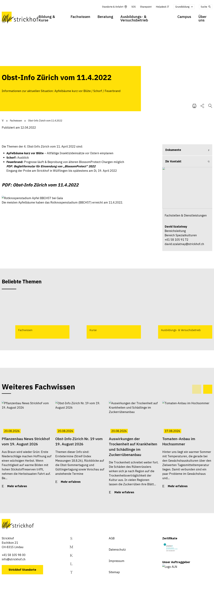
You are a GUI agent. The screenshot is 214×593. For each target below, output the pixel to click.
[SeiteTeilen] (202, 105)
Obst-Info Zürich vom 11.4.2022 (45, 120)
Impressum (116, 561)
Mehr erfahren (17, 486)
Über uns (202, 18)
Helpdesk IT (162, 6)
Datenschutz (117, 549)
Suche (204, 6)
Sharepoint (146, 6)
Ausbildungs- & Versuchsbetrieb (134, 18)
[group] (35, 316)
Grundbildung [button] (182, 6)
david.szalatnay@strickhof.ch (184, 244)
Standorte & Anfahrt (112, 6)
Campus (184, 16)
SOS (133, 6)
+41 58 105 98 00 (13, 555)
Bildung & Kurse (47, 18)
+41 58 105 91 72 (176, 240)
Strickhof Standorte (22, 570)
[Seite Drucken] (194, 105)
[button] (207, 389)
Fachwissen (80, 16)
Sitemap (114, 572)
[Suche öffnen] (210, 105)
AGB (112, 538)
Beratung (105, 16)
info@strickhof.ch (13, 559)
